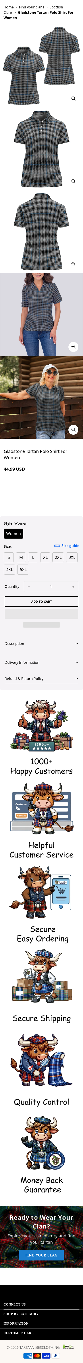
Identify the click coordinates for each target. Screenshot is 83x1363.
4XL (9, 569)
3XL (72, 557)
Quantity (12, 586)
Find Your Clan (41, 1255)
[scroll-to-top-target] (75, 1339)
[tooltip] (73, 99)
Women (13, 533)
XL (45, 557)
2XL (58, 557)
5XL (23, 569)
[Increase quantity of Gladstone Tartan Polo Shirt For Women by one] (73, 586)
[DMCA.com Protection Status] (68, 1346)
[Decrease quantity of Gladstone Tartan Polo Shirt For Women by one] (29, 586)
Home (9, 7)
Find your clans (31, 7)
